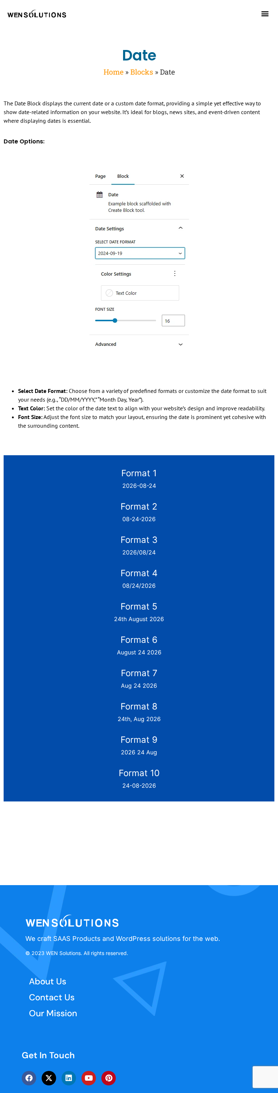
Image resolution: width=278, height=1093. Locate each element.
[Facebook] (29, 1078)
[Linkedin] (69, 1078)
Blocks (141, 71)
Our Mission (53, 1013)
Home (113, 71)
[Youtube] (88, 1078)
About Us (47, 981)
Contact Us (52, 997)
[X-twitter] (49, 1078)
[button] (265, 13)
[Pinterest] (108, 1078)
